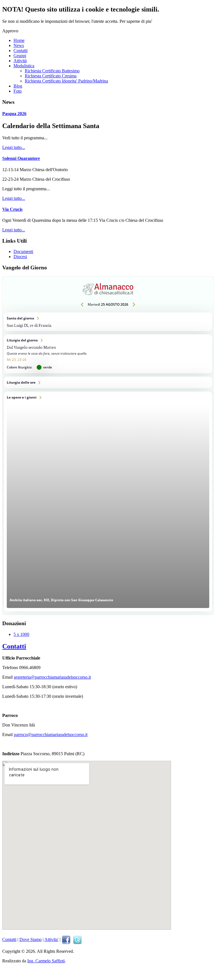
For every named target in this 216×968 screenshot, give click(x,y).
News (19, 45)
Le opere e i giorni (108, 501)
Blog (18, 86)
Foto (18, 91)
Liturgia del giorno (108, 353)
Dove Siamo (30, 939)
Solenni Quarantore (21, 158)
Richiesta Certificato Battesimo (52, 70)
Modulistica (24, 65)
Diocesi (20, 256)
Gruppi (20, 55)
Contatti (21, 50)
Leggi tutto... (13, 147)
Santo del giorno (108, 321)
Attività (20, 60)
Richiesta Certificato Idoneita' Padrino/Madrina (66, 81)
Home (19, 40)
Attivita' (51, 939)
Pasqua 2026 (14, 113)
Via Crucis (12, 209)
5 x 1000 (21, 634)
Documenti (23, 251)
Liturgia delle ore (108, 382)
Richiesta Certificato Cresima (50, 75)
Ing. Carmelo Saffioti (46, 960)
